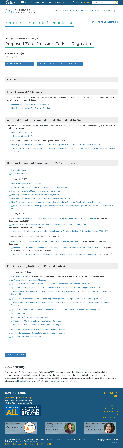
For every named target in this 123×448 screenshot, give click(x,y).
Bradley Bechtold (25, 381)
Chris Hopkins (56, 381)
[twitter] (104, 393)
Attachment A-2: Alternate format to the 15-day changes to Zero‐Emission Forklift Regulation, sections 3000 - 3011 (60, 231)
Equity (115, 11)
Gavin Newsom (14, 427)
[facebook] (107, 393)
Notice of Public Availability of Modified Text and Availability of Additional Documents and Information (53, 218)
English (79, 2)
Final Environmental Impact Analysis (26, 183)
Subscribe (67, 2)
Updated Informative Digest (24, 136)
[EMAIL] (30, 2)
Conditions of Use (110, 411)
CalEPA (7, 444)
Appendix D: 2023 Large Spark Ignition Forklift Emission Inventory (38, 329)
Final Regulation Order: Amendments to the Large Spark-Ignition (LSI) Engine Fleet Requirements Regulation (56, 144)
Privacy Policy (111, 408)
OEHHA (40, 444)
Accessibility (112, 405)
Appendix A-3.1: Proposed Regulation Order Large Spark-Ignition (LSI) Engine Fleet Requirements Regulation (56, 298)
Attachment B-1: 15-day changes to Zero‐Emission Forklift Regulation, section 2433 (45, 241)
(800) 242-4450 (10, 398)
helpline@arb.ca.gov (24, 398)
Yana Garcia (52, 429)
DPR (25, 444)
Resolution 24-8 (17, 173)
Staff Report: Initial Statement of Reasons (28, 280)
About (55, 11)
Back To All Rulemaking (105, 22)
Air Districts (112, 414)
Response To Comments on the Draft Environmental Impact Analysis (39, 187)
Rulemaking (94, 11)
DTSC (32, 444)
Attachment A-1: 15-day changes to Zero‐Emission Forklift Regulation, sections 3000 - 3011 (48, 224)
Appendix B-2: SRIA (19, 313)
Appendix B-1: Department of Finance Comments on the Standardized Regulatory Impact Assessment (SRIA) (55, 309)
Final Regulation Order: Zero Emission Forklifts (30, 108)
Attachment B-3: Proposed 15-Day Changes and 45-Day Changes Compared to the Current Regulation (54, 254)
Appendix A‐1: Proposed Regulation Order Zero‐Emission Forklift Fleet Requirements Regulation (50, 284)
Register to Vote (110, 418)
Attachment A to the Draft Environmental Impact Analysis (37, 321)
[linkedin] (115, 393)
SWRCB (48, 444)
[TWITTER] (14, 2)
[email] (115, 396)
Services (84, 11)
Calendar (37, 2)
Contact (51, 2)
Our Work (64, 11)
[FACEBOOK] (18, 2)
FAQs (44, 2)
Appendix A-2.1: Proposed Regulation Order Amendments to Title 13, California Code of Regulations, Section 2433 (58, 287)
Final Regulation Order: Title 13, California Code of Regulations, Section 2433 (42, 198)
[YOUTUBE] (22, 2)
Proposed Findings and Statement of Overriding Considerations (37, 191)
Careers (58, 2)
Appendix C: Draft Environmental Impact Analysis (31, 317)
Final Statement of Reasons (22, 132)
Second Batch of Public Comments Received (60, 64)
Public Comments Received (20, 64)
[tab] (73, 2)
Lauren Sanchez (94, 429)
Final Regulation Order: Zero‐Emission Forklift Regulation (35, 194)
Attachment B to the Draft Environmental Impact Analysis (37, 324)
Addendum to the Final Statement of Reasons (30, 104)
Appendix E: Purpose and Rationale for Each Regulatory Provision (38, 333)
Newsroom (106, 11)
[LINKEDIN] (26, 2)
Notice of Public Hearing (21, 276)
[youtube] (111, 393)
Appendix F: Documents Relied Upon (26, 336)
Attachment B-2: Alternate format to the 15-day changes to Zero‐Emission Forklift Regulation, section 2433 (57, 247)
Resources (74, 11)
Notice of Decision (18, 170)
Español (87, 2)
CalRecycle (17, 444)
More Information (16, 355)
